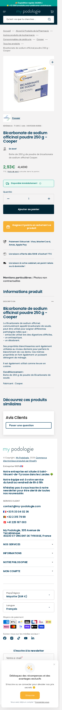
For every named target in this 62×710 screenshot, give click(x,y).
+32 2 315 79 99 (16, 512)
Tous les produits (11, 43)
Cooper (40, 39)
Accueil (7, 31)
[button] (4, 11)
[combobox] (28, 19)
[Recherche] (50, 19)
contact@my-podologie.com (22, 501)
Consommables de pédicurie (17, 39)
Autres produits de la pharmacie (19, 35)
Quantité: (7, 187)
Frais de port (13, 167)
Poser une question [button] (21, 420)
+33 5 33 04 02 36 (18, 507)
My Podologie (22, 453)
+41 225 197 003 (16, 517)
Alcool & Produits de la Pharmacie (32, 31)
